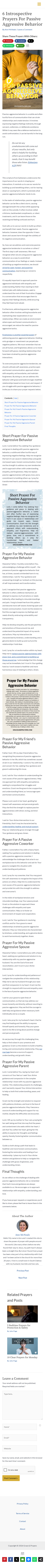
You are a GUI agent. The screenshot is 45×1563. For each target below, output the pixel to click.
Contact (22, 1521)
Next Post (22, 1278)
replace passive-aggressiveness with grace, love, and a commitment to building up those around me (21, 656)
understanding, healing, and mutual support (20, 826)
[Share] (40, 1559)
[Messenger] (28, 1559)
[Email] (22, 1559)
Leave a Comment (25, 29)
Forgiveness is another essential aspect (18, 335)
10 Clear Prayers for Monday (22, 1357)
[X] (16, 1559)
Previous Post (23, 1270)
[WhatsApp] (34, 1559)
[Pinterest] (4, 1559)
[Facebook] (10, 1559)
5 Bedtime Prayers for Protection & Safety (18, 1326)
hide (15, 398)
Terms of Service (22, 1513)
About (22, 1529)
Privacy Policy (22, 1504)
